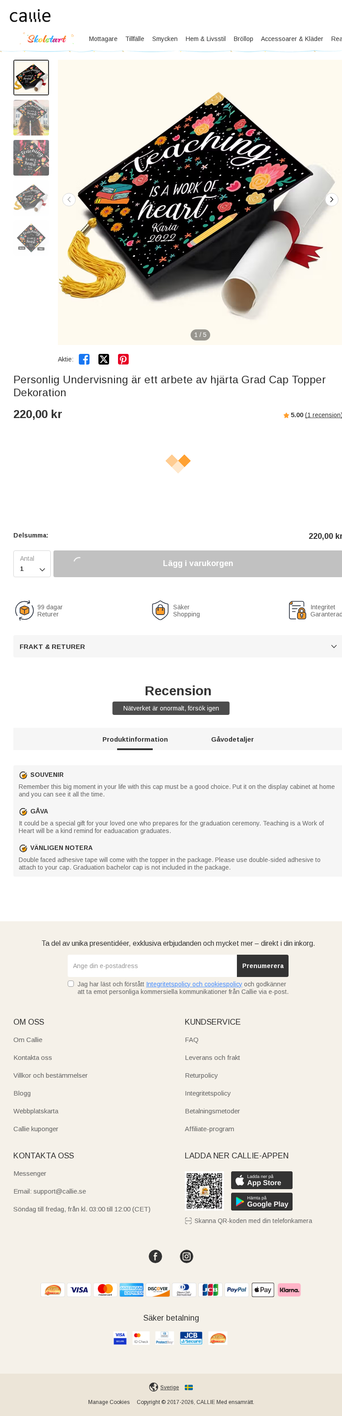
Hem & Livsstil (206, 38)
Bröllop (243, 38)
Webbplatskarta (35, 1111)
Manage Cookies (109, 1402)
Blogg (22, 1093)
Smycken (165, 38)
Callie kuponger (35, 1129)
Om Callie (27, 1039)
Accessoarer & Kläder (292, 38)
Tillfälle (134, 38)
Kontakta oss (32, 1057)
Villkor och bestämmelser (50, 1075)
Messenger (29, 1173)
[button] (331, 199)
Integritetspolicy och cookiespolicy (194, 984)
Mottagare (103, 38)
